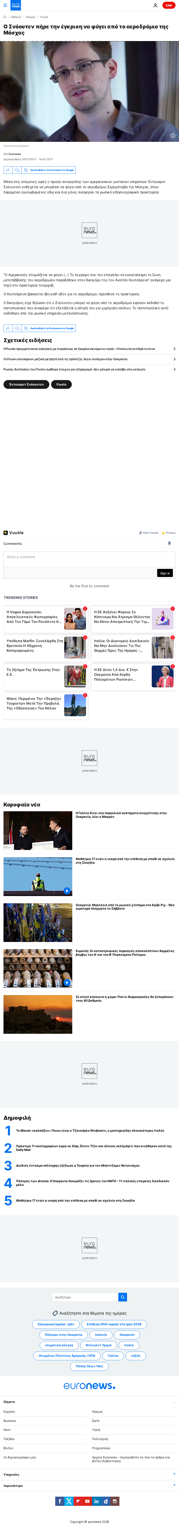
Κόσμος (30, 17)
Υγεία (96, 1430)
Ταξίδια (8, 1439)
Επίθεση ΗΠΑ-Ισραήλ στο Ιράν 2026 (114, 1324)
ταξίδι (136, 1355)
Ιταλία (129, 1345)
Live (169, 5)
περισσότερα (13, 1485)
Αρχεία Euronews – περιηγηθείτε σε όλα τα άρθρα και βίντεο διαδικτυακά (131, 1459)
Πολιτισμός (100, 1439)
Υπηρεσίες (11, 1474)
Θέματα (9, 1401)
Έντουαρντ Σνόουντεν (26, 384)
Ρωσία (44, 17)
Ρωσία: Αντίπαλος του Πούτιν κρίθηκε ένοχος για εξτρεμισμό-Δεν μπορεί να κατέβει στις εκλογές (74, 369)
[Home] (4, 16)
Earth (96, 1420)
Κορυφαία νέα (21, 804)
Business (9, 1420)
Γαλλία (113, 1355)
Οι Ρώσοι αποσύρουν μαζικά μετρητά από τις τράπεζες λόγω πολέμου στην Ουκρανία (65, 359)
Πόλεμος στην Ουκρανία (63, 1334)
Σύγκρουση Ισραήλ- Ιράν (56, 1324)
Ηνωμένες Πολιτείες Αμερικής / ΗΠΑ (67, 1355)
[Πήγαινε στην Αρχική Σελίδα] (15, 5)
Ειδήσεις (16, 17)
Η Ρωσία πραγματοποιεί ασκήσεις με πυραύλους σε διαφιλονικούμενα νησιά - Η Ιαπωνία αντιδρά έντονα (79, 349)
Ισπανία (101, 1334)
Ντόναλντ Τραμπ (99, 1345)
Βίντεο (8, 1448)
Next (6, 1430)
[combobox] (89, 1297)
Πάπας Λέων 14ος (89, 1366)
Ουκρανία (127, 1334)
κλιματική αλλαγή (59, 1345)
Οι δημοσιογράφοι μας (19, 1457)
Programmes (101, 1448)
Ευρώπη (9, 1411)
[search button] (122, 1297)
